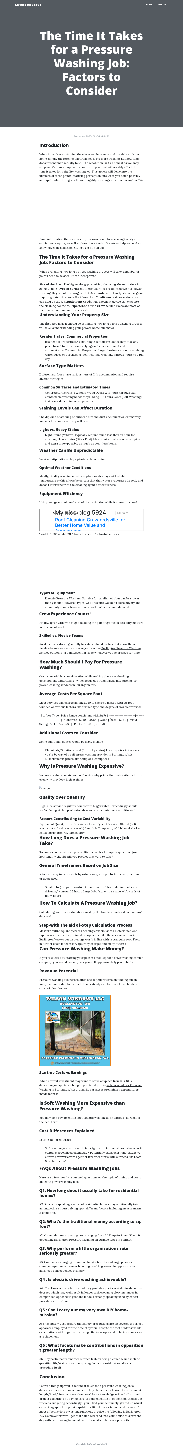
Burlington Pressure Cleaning (74, 1239)
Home (149, 4)
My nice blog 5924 (28, 5)
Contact (163, 4)
